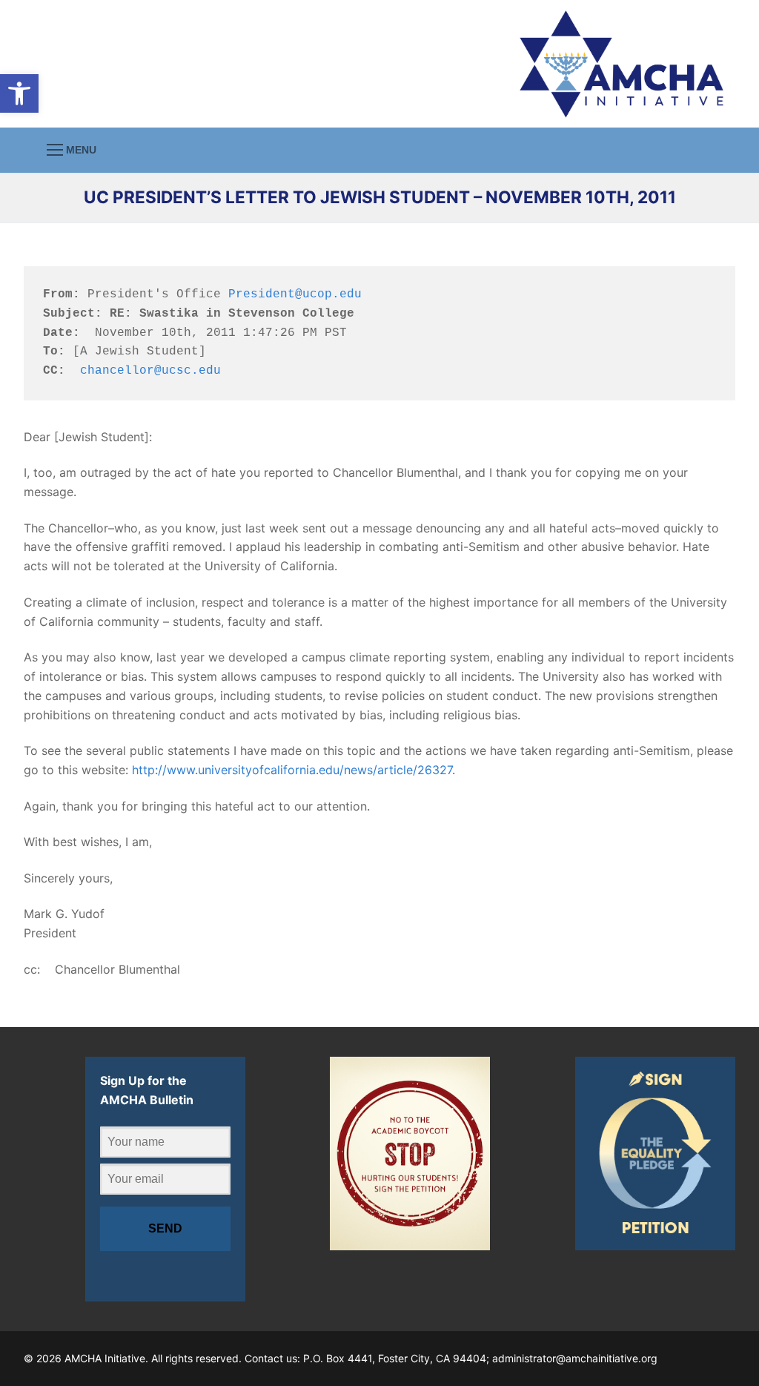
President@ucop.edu (295, 294)
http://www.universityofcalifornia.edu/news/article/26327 (292, 769)
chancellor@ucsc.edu (150, 370)
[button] (19, 93)
